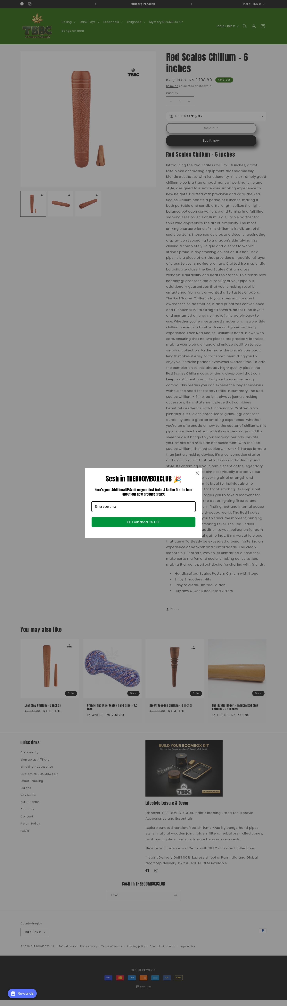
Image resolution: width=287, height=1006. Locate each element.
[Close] (197, 473)
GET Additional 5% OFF (143, 522)
